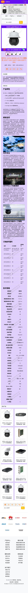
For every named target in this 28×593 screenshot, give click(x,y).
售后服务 (7, 562)
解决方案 (20, 540)
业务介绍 (7, 572)
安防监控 (19, 16)
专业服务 (7, 560)
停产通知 (20, 562)
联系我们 (7, 576)
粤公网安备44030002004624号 (18, 583)
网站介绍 (7, 570)
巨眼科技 (8, 2)
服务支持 (7, 554)
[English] (10, 69)
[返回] (21, 69)
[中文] (14, 69)
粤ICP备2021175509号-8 (8, 583)
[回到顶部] (23, 504)
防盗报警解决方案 (20, 547)
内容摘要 (5, 74)
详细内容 (5, 86)
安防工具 (7, 556)
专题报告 (20, 558)
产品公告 (20, 560)
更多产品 (4, 406)
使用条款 (16, 582)
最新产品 (7, 549)
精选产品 (7, 547)
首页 (6, 16)
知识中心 (7, 558)
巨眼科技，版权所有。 (17, 580)
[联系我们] (7, 69)
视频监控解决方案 (20, 542)
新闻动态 (20, 554)
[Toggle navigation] (25, 2)
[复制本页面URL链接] (17, 69)
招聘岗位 (7, 574)
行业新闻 (20, 556)
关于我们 (7, 567)
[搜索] (21, 22)
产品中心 (12, 16)
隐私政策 (11, 582)
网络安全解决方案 (20, 549)
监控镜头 (7, 545)
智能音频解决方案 (20, 545)
